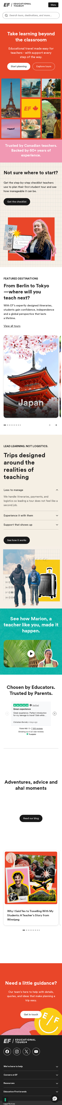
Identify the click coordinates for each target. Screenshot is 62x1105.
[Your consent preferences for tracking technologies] (5, 1100)
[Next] (56, 425)
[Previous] (50, 425)
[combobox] (31, 15)
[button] (44, 66)
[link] (17, 5)
